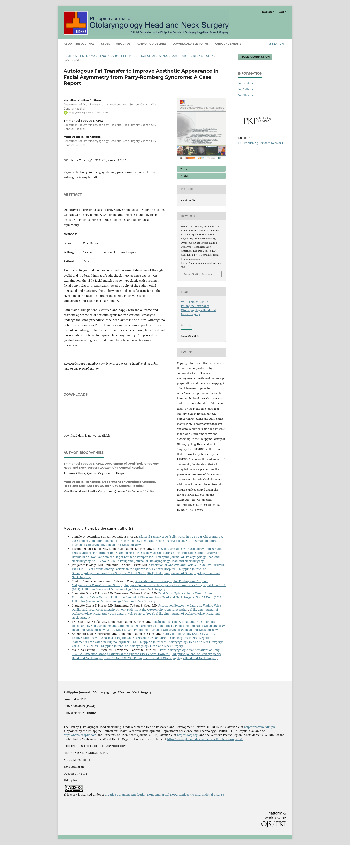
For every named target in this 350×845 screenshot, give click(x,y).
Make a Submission (255, 56)
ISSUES (105, 43)
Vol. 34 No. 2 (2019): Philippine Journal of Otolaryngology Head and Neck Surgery (152, 55)
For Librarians (247, 95)
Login (282, 11)
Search (277, 43)
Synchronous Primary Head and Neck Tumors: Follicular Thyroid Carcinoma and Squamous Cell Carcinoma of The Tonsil (144, 624)
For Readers (245, 83)
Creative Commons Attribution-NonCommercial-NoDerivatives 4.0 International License (164, 794)
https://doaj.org (187, 735)
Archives (81, 55)
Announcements (228, 43)
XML (185, 176)
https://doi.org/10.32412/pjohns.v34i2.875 (99, 160)
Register (268, 11)
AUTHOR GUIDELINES (151, 43)
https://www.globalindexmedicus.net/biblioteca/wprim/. (205, 739)
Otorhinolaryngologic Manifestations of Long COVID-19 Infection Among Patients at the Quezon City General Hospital (146, 652)
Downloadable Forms (191, 43)
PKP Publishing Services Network (260, 143)
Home (68, 55)
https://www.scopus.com (80, 735)
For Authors (245, 89)
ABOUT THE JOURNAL (79, 43)
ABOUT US (123, 43)
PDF (185, 168)
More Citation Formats (198, 274)
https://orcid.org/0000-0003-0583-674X (88, 112)
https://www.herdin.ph (259, 727)
